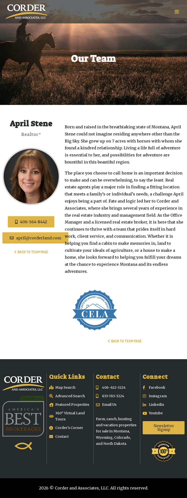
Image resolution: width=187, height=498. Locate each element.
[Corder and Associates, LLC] (26, 11)
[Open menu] (176, 11)
